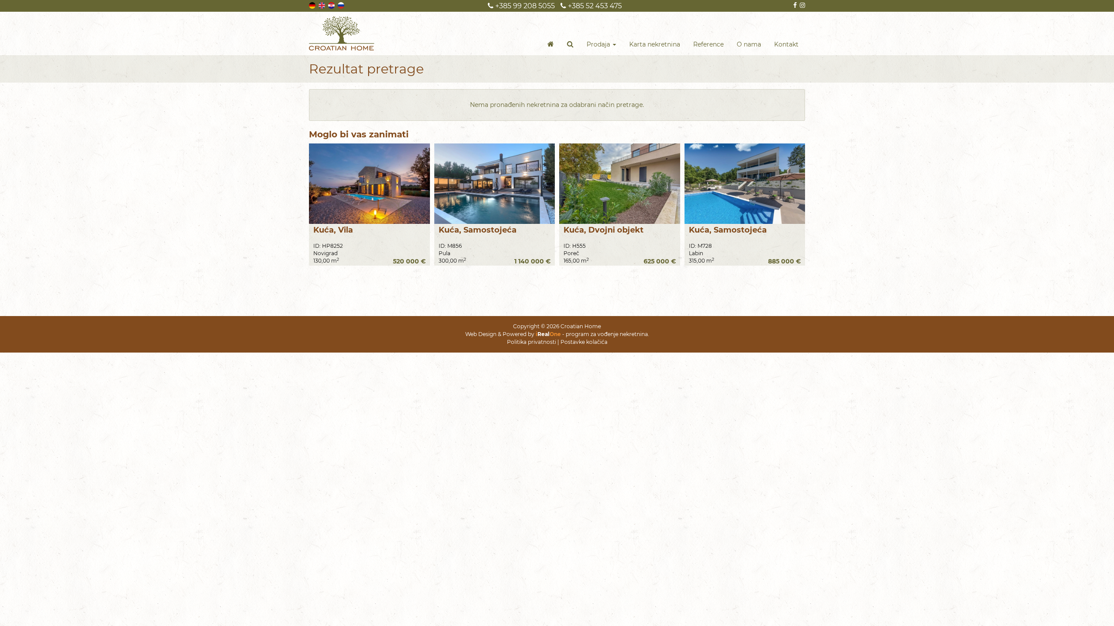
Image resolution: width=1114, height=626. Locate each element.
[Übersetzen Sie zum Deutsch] (313, 5)
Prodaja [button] (599, 44)
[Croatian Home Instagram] (802, 5)
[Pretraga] (570, 44)
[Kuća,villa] (494, 183)
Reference (708, 44)
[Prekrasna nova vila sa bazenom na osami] (369, 183)
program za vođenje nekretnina (607, 334)
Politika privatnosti (531, 342)
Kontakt (786, 44)
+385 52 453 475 (594, 6)
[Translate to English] (322, 5)
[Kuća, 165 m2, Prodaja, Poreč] (619, 183)
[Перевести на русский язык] (342, 5)
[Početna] (550, 44)
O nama (749, 44)
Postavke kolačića (583, 342)
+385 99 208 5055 (524, 6)
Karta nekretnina (654, 44)
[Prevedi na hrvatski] (332, 5)
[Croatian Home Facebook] (794, 5)
